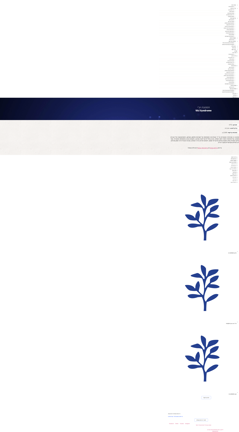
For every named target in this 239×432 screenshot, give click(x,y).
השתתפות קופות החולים (229, 23)
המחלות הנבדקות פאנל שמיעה (228, 44)
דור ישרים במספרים (230, 14)
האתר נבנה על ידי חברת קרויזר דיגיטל (203, 425)
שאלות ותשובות (231, 16)
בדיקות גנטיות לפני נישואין (229, 28)
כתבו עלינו (234, 46)
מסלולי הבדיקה (231, 21)
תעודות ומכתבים (231, 13)
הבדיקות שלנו (233, 18)
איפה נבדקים (231, 19)
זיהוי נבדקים (231, 39)
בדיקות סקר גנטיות (230, 29)
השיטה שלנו (231, 11)
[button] (199, 51)
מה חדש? (234, 48)
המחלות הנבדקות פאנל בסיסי (228, 42)
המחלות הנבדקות (232, 41)
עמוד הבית (233, 5)
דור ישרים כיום (231, 10)
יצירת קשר (234, 49)
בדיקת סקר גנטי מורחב (229, 31)
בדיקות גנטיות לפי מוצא (229, 26)
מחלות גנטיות (231, 34)
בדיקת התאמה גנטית (230, 33)
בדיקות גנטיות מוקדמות (229, 36)
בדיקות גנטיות (231, 6)
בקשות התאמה (233, 38)
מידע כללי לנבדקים (230, 24)
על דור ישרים (233, 8)
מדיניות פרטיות (233, 175)
